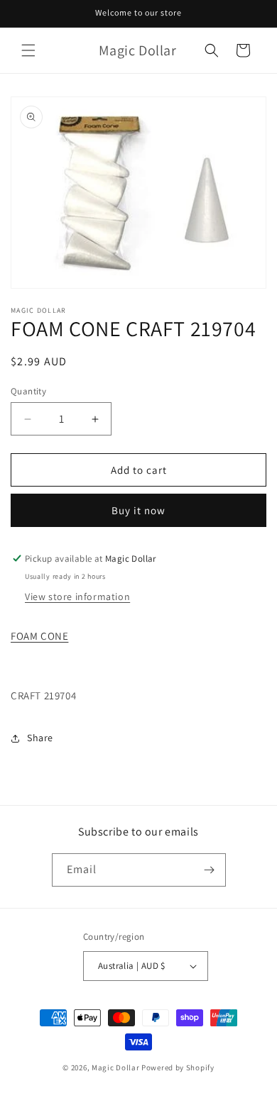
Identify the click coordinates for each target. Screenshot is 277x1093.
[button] (28, 50)
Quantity (28, 391)
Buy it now (138, 510)
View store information (77, 596)
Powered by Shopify (177, 1067)
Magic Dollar (115, 1067)
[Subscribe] (209, 870)
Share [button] (40, 737)
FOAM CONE (39, 636)
